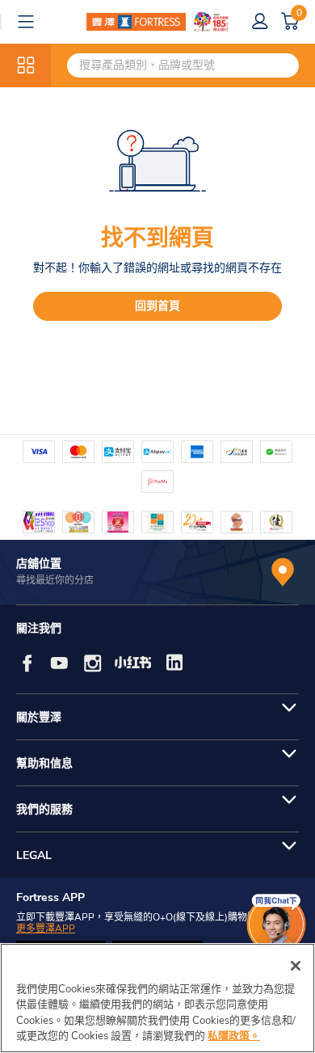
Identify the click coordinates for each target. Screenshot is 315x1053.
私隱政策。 (234, 1036)
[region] (157, 998)
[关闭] (295, 966)
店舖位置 (38, 563)
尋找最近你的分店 (55, 580)
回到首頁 (157, 306)
